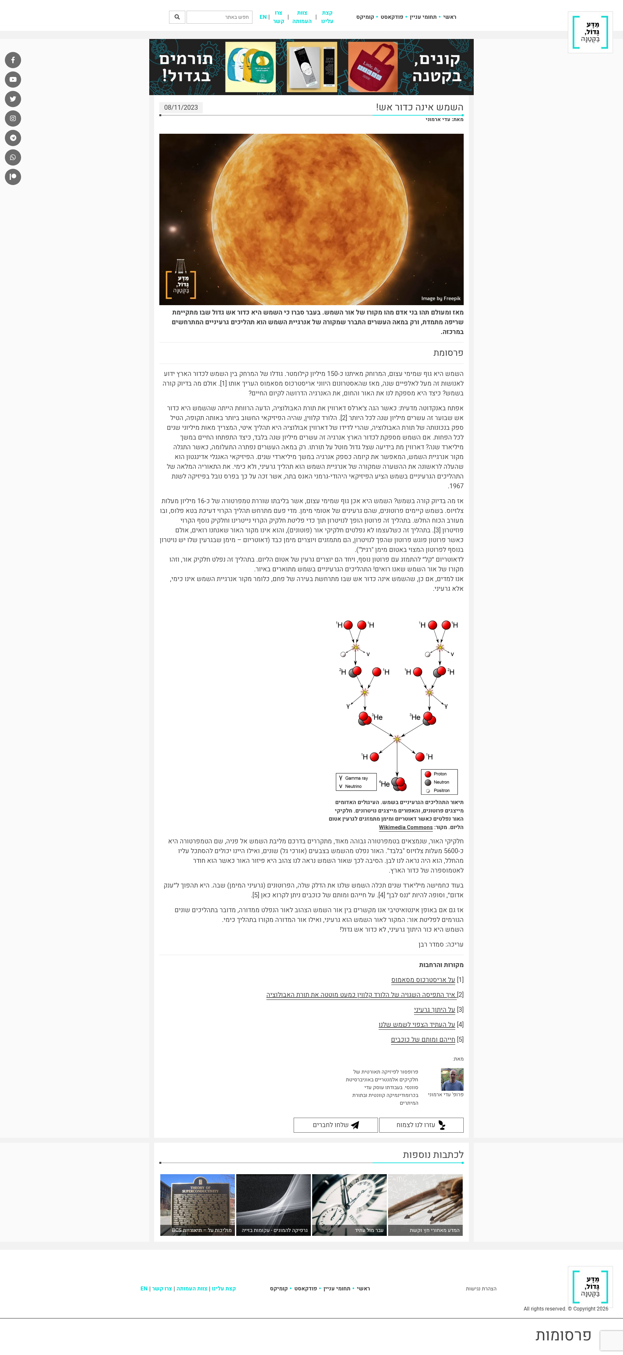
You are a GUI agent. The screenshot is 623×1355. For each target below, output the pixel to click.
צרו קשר (278, 17)
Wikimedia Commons (406, 827)
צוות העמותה (302, 17)
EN (263, 17)
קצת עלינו (327, 17)
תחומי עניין (423, 17)
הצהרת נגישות (481, 1289)
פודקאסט (392, 17)
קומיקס (365, 17)
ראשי (449, 17)
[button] (177, 17)
